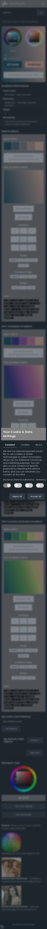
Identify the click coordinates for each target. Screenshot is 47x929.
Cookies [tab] (25, 444)
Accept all (36, 496)
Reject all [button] (17, 496)
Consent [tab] (10, 444)
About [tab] (38, 444)
